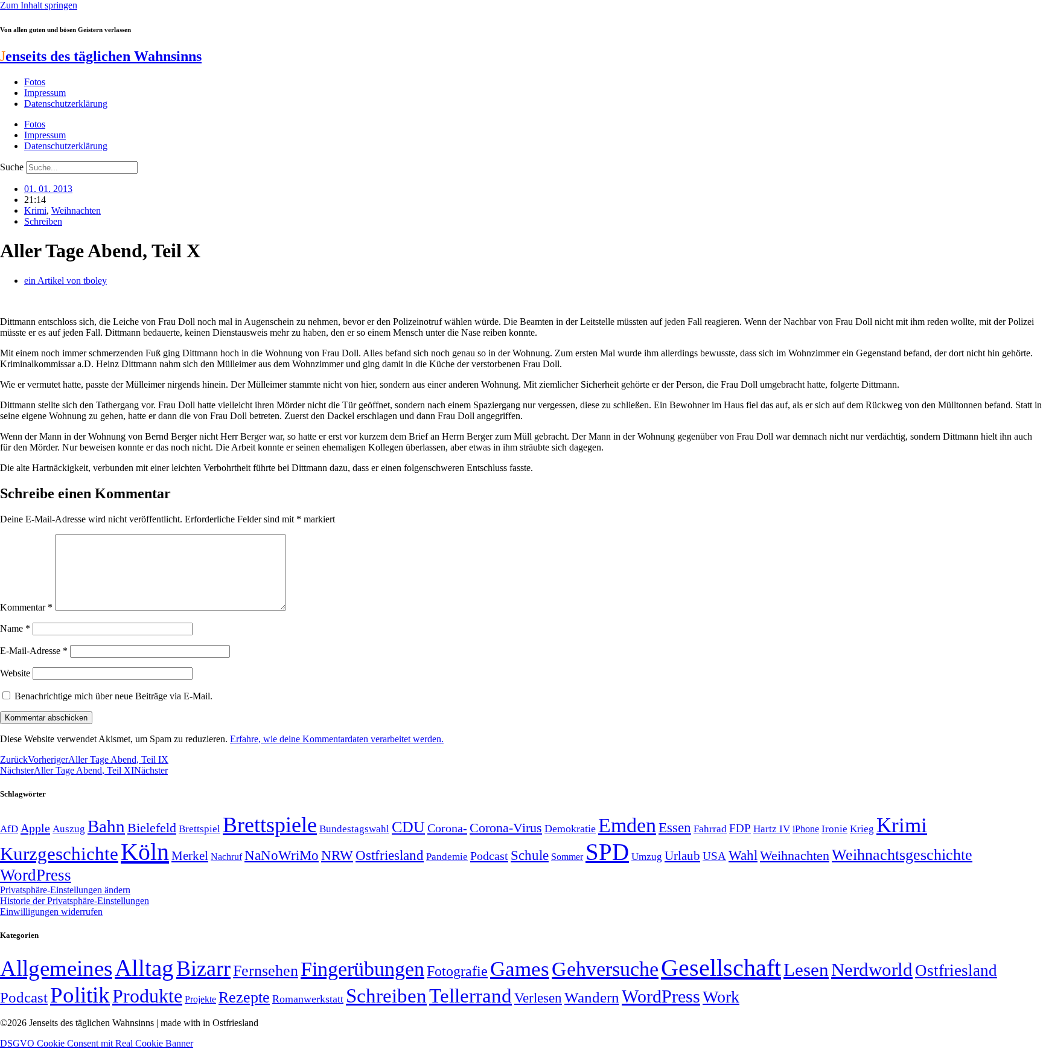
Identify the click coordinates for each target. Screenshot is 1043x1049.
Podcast (489, 855)
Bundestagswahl (354, 829)
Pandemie (447, 856)
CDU (408, 827)
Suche (12, 167)
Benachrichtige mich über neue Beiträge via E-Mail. (113, 696)
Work (721, 996)
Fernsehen (265, 971)
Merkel (189, 855)
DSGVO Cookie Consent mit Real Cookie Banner (96, 1043)
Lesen (806, 969)
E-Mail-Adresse (34, 651)
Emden (627, 825)
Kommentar (26, 607)
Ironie (834, 829)
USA (714, 856)
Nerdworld (872, 969)
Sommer (567, 856)
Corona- (447, 828)
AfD (9, 829)
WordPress (35, 875)
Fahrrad (710, 829)
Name (15, 628)
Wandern (591, 997)
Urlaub (682, 856)
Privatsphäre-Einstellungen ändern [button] (65, 890)
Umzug (646, 856)
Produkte (147, 996)
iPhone (806, 829)
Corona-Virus (506, 827)
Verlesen (538, 998)
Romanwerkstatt (307, 999)
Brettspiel (199, 829)
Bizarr (203, 969)
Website (15, 673)
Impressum (45, 93)
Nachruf (226, 857)
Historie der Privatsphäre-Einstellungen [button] (74, 901)
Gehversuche (605, 969)
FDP (740, 828)
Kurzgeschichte (59, 853)
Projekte (200, 999)
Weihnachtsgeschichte (902, 855)
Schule (530, 855)
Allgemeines (56, 968)
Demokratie (570, 829)
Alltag (144, 968)
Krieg (862, 829)
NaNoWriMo (281, 855)
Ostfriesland (390, 855)
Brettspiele (270, 825)
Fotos (34, 82)
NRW (337, 855)
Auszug (69, 829)
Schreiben (43, 221)
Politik (80, 995)
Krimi (35, 210)
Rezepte (244, 997)
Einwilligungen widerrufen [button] (51, 911)
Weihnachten (76, 210)
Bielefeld (151, 827)
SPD (607, 852)
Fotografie (457, 971)
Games (519, 969)
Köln (145, 851)
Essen (675, 827)
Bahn (106, 826)
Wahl (743, 855)
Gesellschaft (721, 967)
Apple (35, 828)
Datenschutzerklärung (65, 103)
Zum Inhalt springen (38, 5)
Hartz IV (771, 829)
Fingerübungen (362, 969)
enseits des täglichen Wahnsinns (101, 56)
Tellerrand (470, 996)
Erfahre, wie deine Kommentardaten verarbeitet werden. (337, 739)
